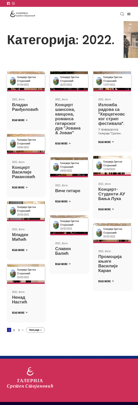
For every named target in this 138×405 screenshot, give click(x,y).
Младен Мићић (20, 237)
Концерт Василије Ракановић (23, 172)
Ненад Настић (19, 299)
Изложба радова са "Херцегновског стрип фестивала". (111, 114)
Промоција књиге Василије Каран (110, 263)
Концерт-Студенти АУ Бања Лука (111, 193)
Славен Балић (63, 251)
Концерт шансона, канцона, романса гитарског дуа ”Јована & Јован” (67, 118)
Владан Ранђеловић (25, 107)
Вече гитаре (67, 190)
